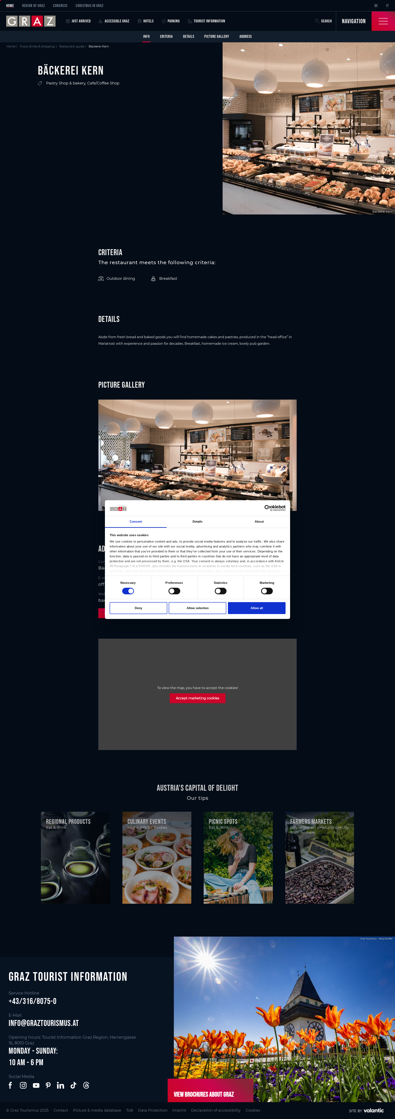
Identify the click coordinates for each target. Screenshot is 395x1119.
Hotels (148, 21)
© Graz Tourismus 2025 (27, 1110)
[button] (11, 1085)
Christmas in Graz (89, 5)
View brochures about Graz (204, 1094)
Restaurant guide (71, 46)
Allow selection (198, 608)
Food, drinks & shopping (37, 46)
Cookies (253, 1110)
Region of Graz (33, 5)
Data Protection (152, 1110)
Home (10, 5)
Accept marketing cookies (197, 698)
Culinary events (147, 821)
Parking (174, 21)
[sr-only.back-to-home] (34, 21)
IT (387, 5)
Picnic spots (223, 821)
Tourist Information (209, 21)
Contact (60, 1110)
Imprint (179, 1110)
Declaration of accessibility (216, 1110)
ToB (129, 1110)
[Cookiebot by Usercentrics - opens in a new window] (268, 508)
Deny (138, 608)
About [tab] (259, 521)
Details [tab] (198, 521)
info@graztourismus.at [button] (44, 1023)
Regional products (68, 821)
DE (376, 5)
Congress (60, 5)
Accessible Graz (117, 21)
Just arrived (81, 21)
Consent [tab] (136, 521)
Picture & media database (97, 1110)
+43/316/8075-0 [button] (33, 1001)
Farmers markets (311, 821)
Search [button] (326, 21)
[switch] (174, 591)
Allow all (257, 608)
